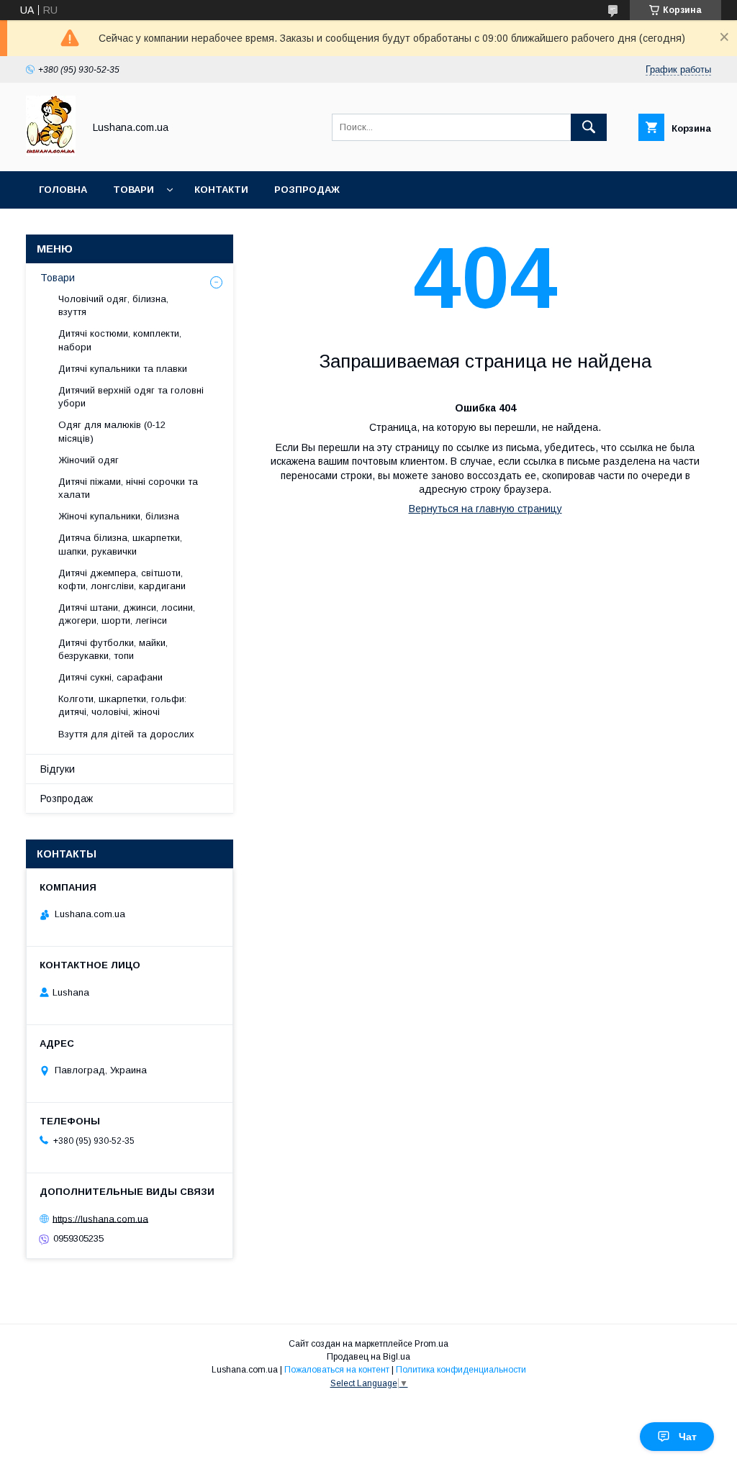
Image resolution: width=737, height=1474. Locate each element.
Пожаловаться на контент (336, 1370)
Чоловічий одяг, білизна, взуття (113, 305)
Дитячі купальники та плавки (122, 368)
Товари (133, 189)
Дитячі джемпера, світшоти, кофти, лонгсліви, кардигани (122, 579)
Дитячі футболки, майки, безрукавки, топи (113, 649)
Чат (688, 1436)
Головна (63, 189)
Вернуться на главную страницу (485, 508)
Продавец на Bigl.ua (368, 1357)
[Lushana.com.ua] (51, 152)
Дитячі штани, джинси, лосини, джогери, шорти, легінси (126, 614)
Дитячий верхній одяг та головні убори (131, 397)
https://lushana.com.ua (100, 1218)
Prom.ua (431, 1344)
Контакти (221, 189)
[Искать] (589, 127)
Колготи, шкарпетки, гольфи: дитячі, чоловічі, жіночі (122, 705)
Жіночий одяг (88, 460)
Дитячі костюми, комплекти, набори (119, 340)
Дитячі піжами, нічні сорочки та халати (128, 488)
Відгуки (57, 769)
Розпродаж (307, 189)
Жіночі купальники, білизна (118, 516)
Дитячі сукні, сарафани (110, 677)
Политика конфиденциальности (461, 1370)
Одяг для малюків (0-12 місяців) (112, 431)
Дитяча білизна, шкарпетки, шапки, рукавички (120, 544)
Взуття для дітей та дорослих (126, 734)
